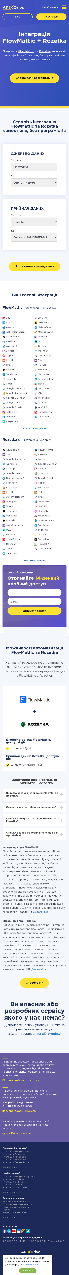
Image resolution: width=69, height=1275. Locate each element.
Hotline (42, 492)
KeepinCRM (12, 421)
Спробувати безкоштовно (34, 78)
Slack (41, 384)
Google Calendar (15, 398)
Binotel (10, 351)
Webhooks (44, 398)
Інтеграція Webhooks (14, 1160)
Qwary (41, 459)
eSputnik (43, 403)
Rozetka (45, 51)
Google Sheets (14, 407)
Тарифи (7, 1210)
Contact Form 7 (15, 478)
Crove (9, 365)
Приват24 (43, 544)
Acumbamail (13, 337)
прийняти (27, 1271)
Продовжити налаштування (34, 266)
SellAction (11, 483)
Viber (41, 393)
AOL (8, 323)
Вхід (17, 17)
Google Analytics (15, 389)
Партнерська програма (16, 1207)
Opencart (43, 351)
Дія (13, 176)
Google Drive (13, 403)
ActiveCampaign (15, 332)
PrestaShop (44, 356)
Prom (41, 360)
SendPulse (43, 374)
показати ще (10, 1167)
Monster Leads (46, 520)
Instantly (11, 417)
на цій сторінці (49, 1034)
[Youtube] (14, 1231)
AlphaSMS (11, 346)
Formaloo (43, 539)
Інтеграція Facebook (14, 1157)
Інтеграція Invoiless (13, 1179)
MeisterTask (44, 327)
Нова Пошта (45, 412)
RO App (42, 365)
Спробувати (34, 983)
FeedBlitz (11, 379)
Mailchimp (43, 323)
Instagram (11, 412)
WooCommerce (15, 525)
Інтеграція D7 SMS (13, 1182)
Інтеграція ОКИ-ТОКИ (15, 1187)
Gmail (9, 384)
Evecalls (10, 370)
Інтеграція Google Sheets (17, 1152)
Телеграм (43, 417)
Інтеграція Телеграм (14, 1154)
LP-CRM (42, 318)
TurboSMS (43, 389)
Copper (10, 356)
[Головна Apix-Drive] (13, 7)
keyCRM (42, 407)
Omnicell (43, 346)
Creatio (10, 360)
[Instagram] (23, 1231)
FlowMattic (26, 51)
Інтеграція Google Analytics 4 (19, 1177)
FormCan (11, 535)
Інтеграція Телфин (13, 1185)
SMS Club (43, 370)
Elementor (43, 511)
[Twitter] (28, 1231)
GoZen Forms (45, 450)
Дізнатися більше (28, 1265)
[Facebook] (5, 1231)
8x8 (8, 318)
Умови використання (14, 1202)
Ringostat (43, 473)
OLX (40, 341)
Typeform (11, 511)
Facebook (11, 374)
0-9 (62, 1241)
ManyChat (11, 516)
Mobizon (43, 337)
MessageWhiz (45, 332)
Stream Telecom (15, 497)
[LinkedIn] (19, 1231)
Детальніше (40, 912)
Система (16, 161)
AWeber (10, 327)
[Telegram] (9, 1231)
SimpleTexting (45, 379)
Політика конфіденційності (17, 1204)
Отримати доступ (34, 610)
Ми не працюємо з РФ (15, 1212)
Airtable (10, 341)
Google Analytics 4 (16, 393)
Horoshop (11, 488)
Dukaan (10, 506)
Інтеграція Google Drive (16, 1162)
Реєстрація (51, 17)
